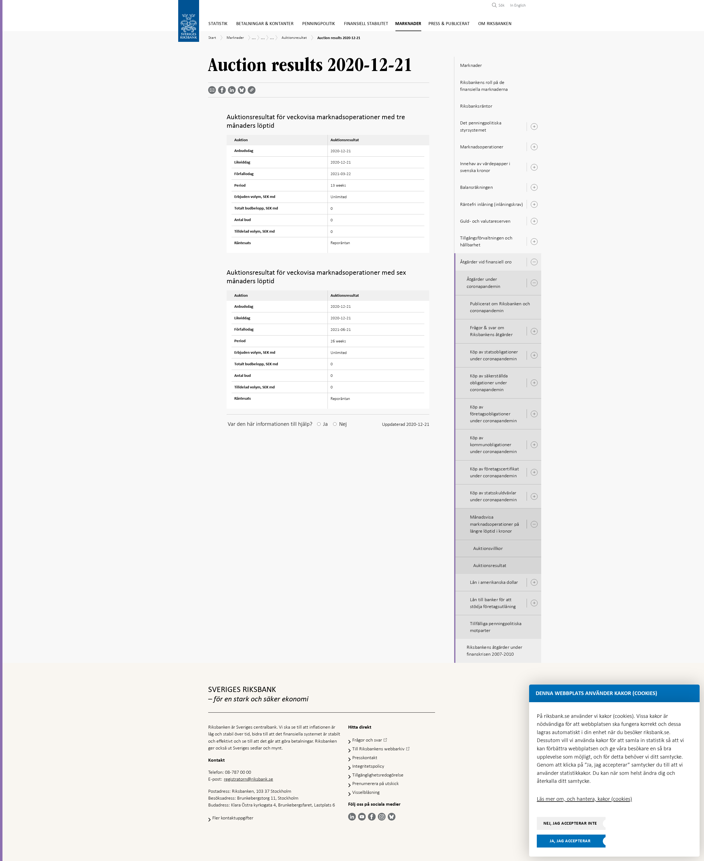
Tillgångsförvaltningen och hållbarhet (486, 241)
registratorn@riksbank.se (248, 779)
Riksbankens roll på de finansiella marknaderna (484, 85)
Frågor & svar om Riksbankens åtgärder (491, 331)
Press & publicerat (449, 23)
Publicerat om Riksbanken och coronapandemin (500, 307)
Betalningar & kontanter (264, 23)
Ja (325, 423)
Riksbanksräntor (476, 106)
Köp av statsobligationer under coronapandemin (494, 355)
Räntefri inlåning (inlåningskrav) (491, 204)
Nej (343, 423)
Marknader (408, 23)
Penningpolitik (318, 23)
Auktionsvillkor (488, 548)
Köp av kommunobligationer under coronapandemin (493, 444)
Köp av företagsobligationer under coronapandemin (493, 414)
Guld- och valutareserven (485, 221)
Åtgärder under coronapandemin (484, 282)
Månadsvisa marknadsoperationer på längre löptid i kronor (494, 524)
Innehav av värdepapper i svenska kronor (485, 166)
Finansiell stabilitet (366, 23)
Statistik (217, 23)
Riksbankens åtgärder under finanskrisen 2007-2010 (494, 650)
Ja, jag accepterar (570, 841)
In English (518, 5)
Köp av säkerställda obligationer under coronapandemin (489, 383)
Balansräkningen (476, 187)
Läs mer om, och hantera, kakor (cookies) (584, 798)
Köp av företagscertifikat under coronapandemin (494, 472)
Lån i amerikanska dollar (494, 582)
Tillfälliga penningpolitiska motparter (496, 626)
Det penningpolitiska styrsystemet (480, 126)
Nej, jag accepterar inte (570, 823)
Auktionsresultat (489, 565)
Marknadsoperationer (482, 147)
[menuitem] (516, 5)
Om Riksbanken (495, 23)
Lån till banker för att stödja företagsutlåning (493, 602)
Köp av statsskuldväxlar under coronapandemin (493, 496)
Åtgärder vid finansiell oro (486, 262)
